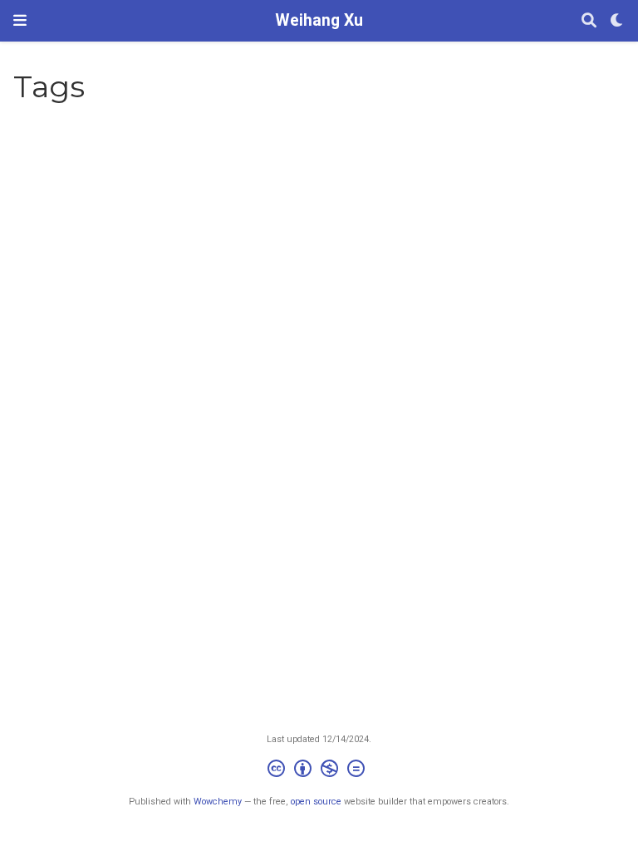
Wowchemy (218, 801)
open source (316, 801)
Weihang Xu (319, 20)
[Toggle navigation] (20, 20)
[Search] (589, 21)
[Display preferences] (617, 21)
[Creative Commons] (319, 770)
